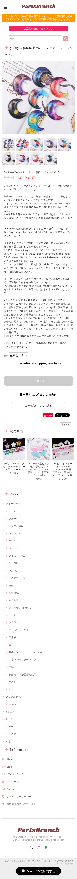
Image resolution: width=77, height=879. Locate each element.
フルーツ (13, 518)
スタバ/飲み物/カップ (20, 607)
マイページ (13, 781)
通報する (65, 424)
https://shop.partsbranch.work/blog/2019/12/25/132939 (37, 203)
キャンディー (16, 533)
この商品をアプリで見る (38, 405)
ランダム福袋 (16, 525)
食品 (11, 585)
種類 (6, 356)
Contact (11, 789)
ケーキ (12, 540)
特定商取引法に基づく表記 (21, 803)
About (10, 759)
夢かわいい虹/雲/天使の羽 (23, 674)
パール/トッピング (19, 629)
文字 (11, 667)
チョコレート (16, 562)
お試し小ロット (14, 711)
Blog (9, 766)
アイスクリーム (17, 555)
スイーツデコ (13, 503)
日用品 (12, 637)
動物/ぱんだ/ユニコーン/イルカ (25, 652)
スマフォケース (14, 696)
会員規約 (69, 863)
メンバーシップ (15, 774)
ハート (12, 615)
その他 (12, 682)
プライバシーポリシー (19, 796)
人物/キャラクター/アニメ (23, 659)
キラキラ (13, 600)
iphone (12, 704)
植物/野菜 (14, 592)
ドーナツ (13, 548)
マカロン (13, 570)
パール (12, 689)
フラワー (13, 622)
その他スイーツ (17, 577)
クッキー (13, 511)
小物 (8, 741)
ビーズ (9, 719)
